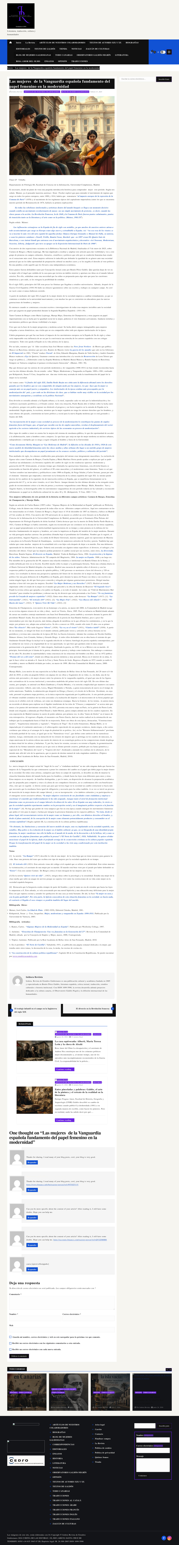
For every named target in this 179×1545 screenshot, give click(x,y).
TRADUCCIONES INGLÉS (65, 1514)
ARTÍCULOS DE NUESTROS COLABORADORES (62, 42)
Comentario (15, 1294)
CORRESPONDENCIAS (63, 1444)
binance (29, 1231)
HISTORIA (97, 1082)
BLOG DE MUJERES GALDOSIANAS (33, 55)
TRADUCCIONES (79, 61)
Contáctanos (142, 1475)
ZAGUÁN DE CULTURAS (97, 48)
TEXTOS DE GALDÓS (44, 48)
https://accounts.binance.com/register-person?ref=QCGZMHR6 (80, 1239)
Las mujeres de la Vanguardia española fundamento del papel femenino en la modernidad (57, 67)
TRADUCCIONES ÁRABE (65, 1505)
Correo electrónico (72, 1314)
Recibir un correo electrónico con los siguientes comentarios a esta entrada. (46, 1343)
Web (11, 1325)
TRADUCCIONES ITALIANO (66, 1519)
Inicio (18, 42)
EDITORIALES (23, 48)
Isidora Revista (17, 92)
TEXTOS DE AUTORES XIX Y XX (105, 42)
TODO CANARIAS (64, 55)
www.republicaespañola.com (25, 956)
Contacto (99, 1434)
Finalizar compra (103, 1438)
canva (28, 1259)
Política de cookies (103, 1448)
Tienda (98, 1462)
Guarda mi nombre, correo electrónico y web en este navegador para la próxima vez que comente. (56, 1337)
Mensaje (140, 1456)
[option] (27, 1392)
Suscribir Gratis (164, 79)
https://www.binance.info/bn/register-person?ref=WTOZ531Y (52, 1184)
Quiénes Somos (101, 1457)
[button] (167, 1369)
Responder (32, 1162)
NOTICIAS (77, 48)
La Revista (30, 42)
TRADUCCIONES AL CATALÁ (67, 1500)
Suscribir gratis (164, 1426)
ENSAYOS (49, 61)
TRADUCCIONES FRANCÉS (66, 1509)
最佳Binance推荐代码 (35, 1176)
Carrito (98, 1429)
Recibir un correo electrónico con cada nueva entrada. (36, 1349)
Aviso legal (100, 1424)
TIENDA (63, 48)
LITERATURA (121, 55)
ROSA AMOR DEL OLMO (28, 61)
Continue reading (64, 1069)
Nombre (13, 1314)
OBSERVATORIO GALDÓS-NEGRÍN (94, 55)
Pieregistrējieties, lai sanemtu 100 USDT (44, 1204)
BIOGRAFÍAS (132, 42)
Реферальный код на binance (39, 1152)
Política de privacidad (105, 1452)
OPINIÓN (62, 61)
